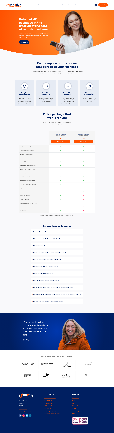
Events (61, 5)
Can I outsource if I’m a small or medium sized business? (48, 301)
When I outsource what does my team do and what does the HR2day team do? (53, 287)
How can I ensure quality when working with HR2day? (47, 259)
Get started (60, 141)
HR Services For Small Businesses (52, 413)
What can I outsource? (39, 245)
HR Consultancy (48, 403)
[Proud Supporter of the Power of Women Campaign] (80, 420)
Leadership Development (50, 411)
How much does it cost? (39, 231)
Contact (77, 5)
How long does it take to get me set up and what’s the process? (49, 252)
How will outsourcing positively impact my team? (46, 280)
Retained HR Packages (50, 397)
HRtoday (74, 413)
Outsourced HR (48, 400)
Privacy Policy (75, 411)
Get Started (103, 5)
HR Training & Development (51, 405)
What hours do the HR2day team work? (43, 273)
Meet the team (75, 397)
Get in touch (75, 405)
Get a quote (24, 42)
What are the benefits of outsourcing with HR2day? (46, 238)
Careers (74, 408)
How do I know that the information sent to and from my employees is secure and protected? (57, 294)
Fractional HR (47, 408)
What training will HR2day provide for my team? (45, 266)
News (69, 5)
